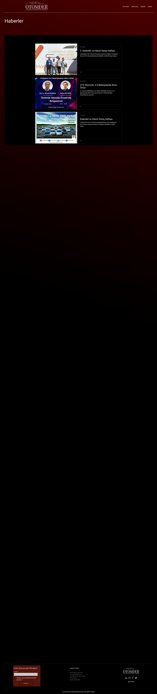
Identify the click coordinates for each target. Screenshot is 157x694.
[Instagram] (129, 677)
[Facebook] (132, 677)
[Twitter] (136, 677)
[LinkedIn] (126, 677)
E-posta (16, 671)
